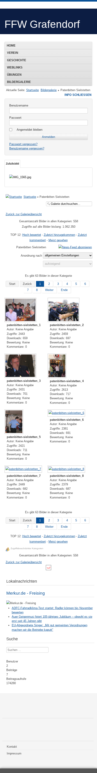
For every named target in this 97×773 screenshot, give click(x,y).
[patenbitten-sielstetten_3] (21, 366)
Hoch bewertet (31, 234)
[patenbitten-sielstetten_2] (64, 310)
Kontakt (12, 746)
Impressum (14, 753)
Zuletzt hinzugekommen (59, 234)
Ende (64, 290)
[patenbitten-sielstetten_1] (21, 310)
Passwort (15, 117)
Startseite (32, 90)
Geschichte (16, 60)
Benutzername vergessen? (26, 148)
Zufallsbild (12, 163)
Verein (12, 52)
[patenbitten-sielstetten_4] (57, 366)
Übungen (14, 74)
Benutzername (18, 105)
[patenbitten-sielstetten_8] (67, 470)
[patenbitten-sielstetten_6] (67, 413)
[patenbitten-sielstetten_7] (24, 470)
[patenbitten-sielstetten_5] (14, 422)
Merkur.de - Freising (25, 593)
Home (11, 45)
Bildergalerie (19, 82)
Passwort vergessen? (23, 144)
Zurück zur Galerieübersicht (24, 214)
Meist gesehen (58, 240)
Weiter (49, 290)
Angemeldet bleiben (29, 129)
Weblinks (15, 67)
